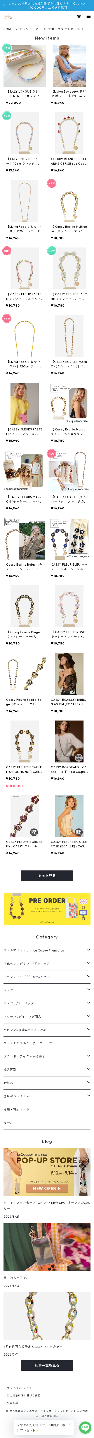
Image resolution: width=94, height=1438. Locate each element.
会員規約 (12, 1403)
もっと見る (47, 875)
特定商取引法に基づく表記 (24, 1395)
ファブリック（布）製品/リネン (26, 977)
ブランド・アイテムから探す (30, 29)
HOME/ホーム (8, 29)
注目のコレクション (18, 1096)
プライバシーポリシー (21, 1388)
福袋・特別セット (16, 1109)
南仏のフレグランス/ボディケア (26, 964)
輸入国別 (9, 1070)
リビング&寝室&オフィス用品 (25, 1030)
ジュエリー (11, 990)
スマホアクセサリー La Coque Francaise (33, 950)
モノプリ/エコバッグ (18, 1003)
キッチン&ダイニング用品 (22, 1017)
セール (8, 1123)
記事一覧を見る (47, 1365)
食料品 (8, 1083)
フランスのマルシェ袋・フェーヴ (27, 1043)
